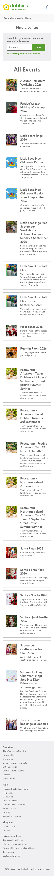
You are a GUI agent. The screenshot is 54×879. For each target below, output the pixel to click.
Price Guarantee (10, 800)
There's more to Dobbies (14, 751)
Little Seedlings (10, 766)
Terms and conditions (13, 840)
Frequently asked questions (15, 788)
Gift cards (7, 830)
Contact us (8, 796)
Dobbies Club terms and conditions (19, 848)
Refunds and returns (12, 816)
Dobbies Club (9, 755)
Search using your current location (23, 53)
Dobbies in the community (15, 762)
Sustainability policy (12, 855)
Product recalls (9, 808)
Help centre (8, 792)
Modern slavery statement (15, 844)
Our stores (8, 758)
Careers (6, 774)
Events (20, 17)
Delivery (7, 812)
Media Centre (9, 778)
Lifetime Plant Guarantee (14, 770)
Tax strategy (8, 852)
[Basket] (48, 7)
